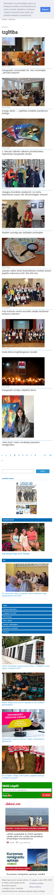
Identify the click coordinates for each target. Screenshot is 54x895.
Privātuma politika (36, 883)
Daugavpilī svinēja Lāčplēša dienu (19, 390)
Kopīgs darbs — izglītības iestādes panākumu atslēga (25, 112)
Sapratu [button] (45, 9)
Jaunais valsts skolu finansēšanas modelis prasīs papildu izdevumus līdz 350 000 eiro (26, 272)
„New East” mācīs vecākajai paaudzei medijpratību (21, 443)
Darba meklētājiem (10, 624)
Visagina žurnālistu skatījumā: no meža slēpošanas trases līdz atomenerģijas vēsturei (25, 193)
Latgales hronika (9, 613)
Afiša (5, 605)
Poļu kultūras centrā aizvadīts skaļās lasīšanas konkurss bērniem (25, 312)
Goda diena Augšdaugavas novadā (19, 352)
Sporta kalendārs (10, 609)
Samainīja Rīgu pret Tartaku (16, 553)
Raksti (5, 27)
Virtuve (6, 632)
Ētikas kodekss (35, 887)
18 (50, 455)
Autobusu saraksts (10, 628)
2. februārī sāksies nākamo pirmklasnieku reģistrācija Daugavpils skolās (22, 152)
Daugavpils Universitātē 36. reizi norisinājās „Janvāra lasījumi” (24, 71)
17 (45, 455)
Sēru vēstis (7, 621)
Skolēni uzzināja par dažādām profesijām (22, 232)
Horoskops (7, 617)
